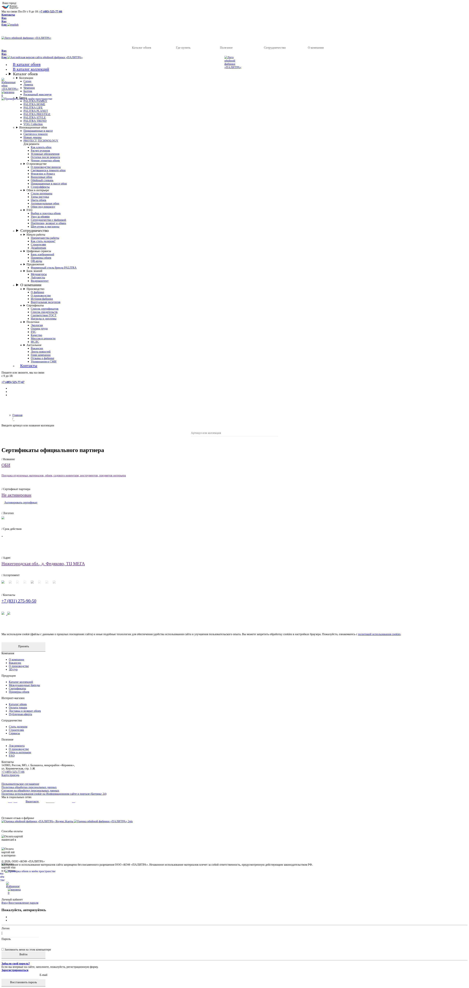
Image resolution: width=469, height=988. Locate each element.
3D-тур (13, 669)
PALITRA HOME (34, 104)
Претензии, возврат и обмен (48, 223)
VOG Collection (33, 124)
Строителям (38, 244)
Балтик (27, 91)
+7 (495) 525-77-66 (50, 11)
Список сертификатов (44, 308)
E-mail (43, 974)
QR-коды (36, 261)
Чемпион (29, 87)
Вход (4, 902)
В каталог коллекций (31, 69)
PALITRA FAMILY (35, 101)
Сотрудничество (275, 47)
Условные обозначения (45, 153)
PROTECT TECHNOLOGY (40, 140)
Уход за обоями (40, 216)
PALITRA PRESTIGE (36, 114)
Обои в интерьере (38, 190)
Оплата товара (18, 707)
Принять (23, 646)
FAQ (29, 210)
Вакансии (37, 348)
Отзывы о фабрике (42, 358)
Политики (33, 321)
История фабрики (42, 298)
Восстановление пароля (23, 902)
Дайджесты (38, 277)
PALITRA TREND (35, 120)
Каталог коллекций (21, 681)
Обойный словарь (42, 180)
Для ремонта (17, 745)
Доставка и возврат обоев (25, 710)
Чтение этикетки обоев (45, 160)
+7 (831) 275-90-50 (18, 600)
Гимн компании (41, 354)
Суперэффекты (40, 186)
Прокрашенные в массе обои (49, 183)
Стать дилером (18, 726)
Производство (35, 288)
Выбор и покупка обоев (46, 213)
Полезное (226, 47)
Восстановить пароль (23, 982)
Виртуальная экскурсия (45, 302)
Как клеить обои (41, 147)
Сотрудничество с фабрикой (48, 219)
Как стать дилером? (43, 241)
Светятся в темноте (35, 134)
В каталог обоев (26, 64)
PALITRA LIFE (33, 107)
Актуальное (34, 345)
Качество (36, 335)
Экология (37, 325)
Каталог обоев (141, 47)
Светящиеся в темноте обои (48, 170)
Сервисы (14, 733)
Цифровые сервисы (39, 251)
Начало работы (36, 234)
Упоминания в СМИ (43, 361)
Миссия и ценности (43, 338)
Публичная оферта (20, 714)
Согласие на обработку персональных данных (30, 790)
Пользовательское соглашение (20, 783)
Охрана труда (39, 328)
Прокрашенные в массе (38, 130)
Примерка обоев (41, 257)
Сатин (27, 81)
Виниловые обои (41, 177)
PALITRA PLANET (35, 110)
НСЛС (35, 341)
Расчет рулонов (40, 150)
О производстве (37, 163)
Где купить (183, 47)
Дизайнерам (38, 247)
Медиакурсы (39, 274)
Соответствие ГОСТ (43, 315)
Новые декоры (32, 137)
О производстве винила (46, 167)
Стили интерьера (41, 193)
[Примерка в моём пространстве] (234, 877)
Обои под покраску (43, 206)
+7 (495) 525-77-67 (12, 382)
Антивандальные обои (45, 203)
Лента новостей (41, 351)
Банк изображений (42, 254)
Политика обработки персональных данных (29, 787)
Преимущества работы (45, 237)
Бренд (23, 97)
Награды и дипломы (43, 318)
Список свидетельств (44, 312)
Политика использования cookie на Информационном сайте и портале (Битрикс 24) (53, 793)
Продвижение (35, 264)
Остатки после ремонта (45, 157)
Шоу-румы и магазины (45, 226)
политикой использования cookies (379, 634)
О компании (316, 47)
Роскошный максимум (37, 94)
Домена (28, 84)
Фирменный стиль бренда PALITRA (54, 267)
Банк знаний (34, 270)
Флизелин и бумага (43, 173)
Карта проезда (10, 775)
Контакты (8, 14)
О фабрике (37, 292)
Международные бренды (24, 685)
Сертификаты (35, 305)
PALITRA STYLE (34, 117)
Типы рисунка (40, 196)
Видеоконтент (40, 280)
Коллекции (26, 77)
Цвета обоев (38, 200)
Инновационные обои (33, 127)
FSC (33, 331)
